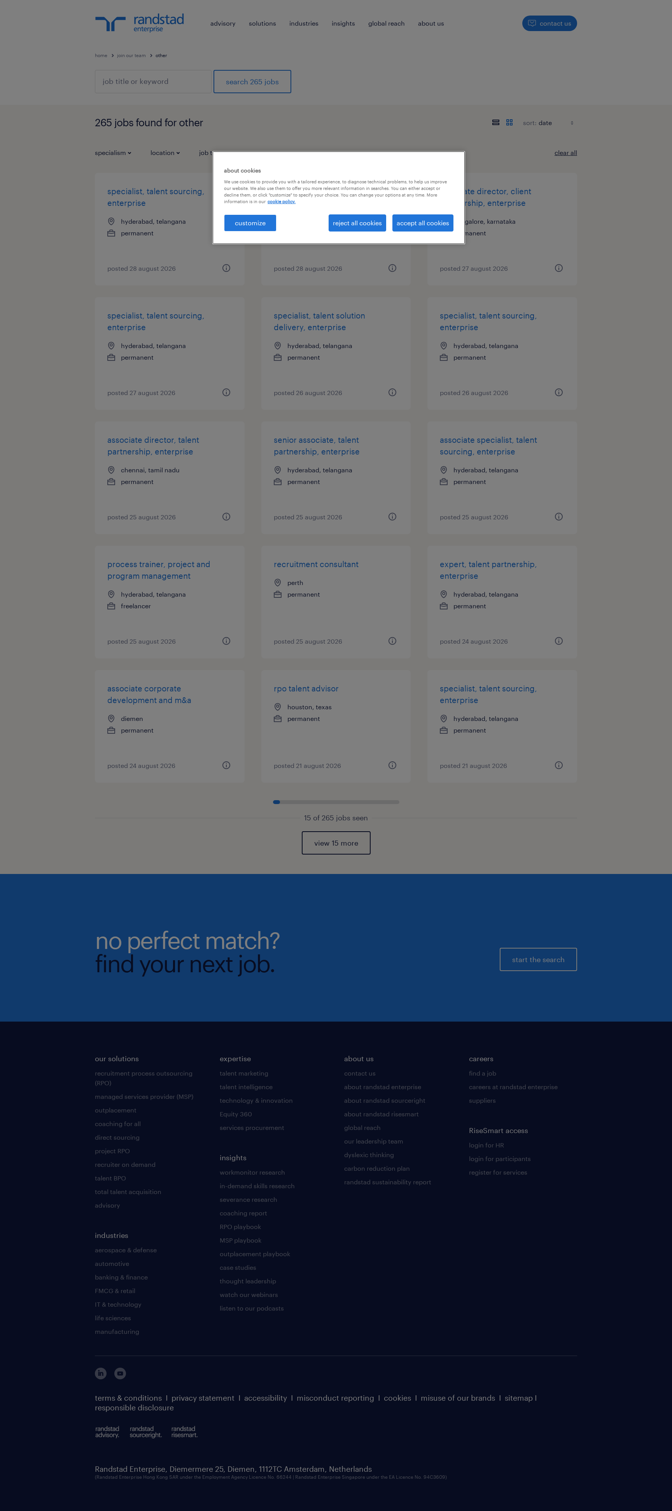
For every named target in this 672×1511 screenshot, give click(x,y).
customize (250, 222)
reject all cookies (357, 222)
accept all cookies (423, 222)
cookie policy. (282, 201)
